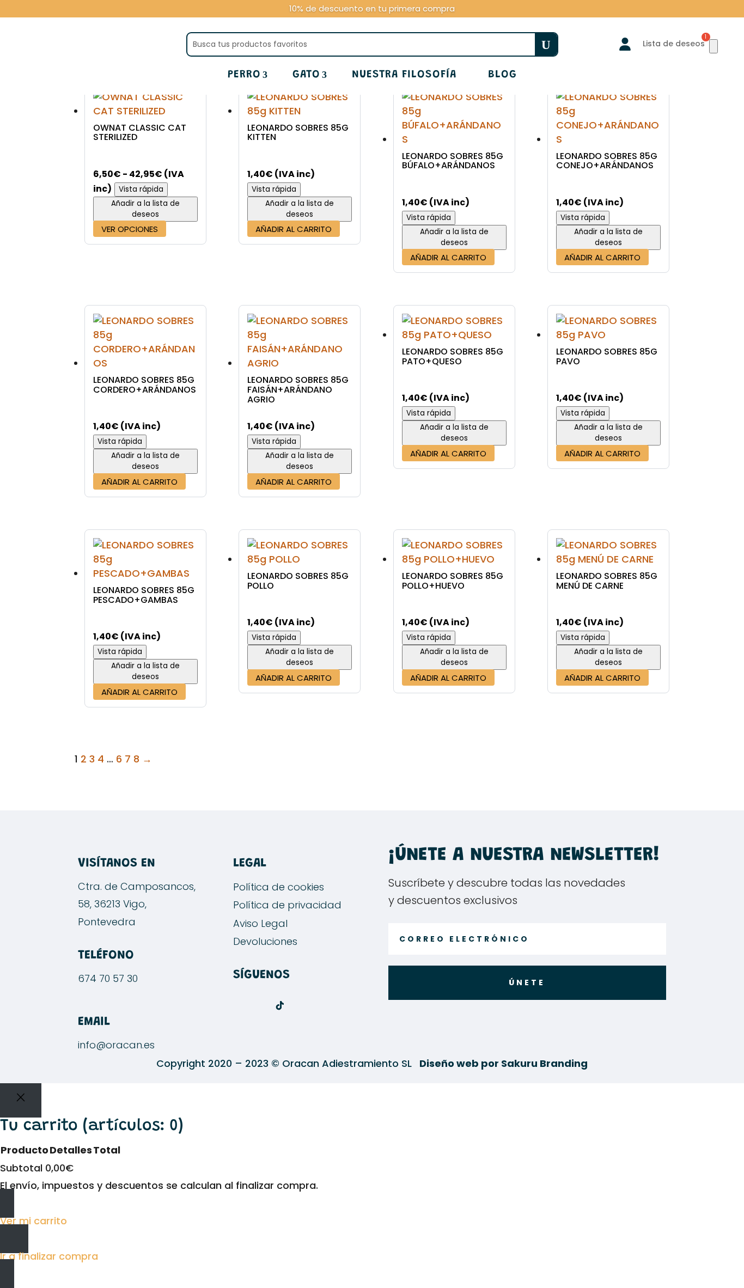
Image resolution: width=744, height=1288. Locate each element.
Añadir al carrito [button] (293, 229)
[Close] (20, 1100)
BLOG (502, 75)
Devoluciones (265, 941)
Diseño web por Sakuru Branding (503, 1063)
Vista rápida (141, 189)
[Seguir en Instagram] (258, 1005)
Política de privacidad (287, 905)
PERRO (244, 75)
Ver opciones (129, 229)
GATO (306, 75)
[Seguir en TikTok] (280, 1005)
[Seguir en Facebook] (236, 1005)
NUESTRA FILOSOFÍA (404, 75)
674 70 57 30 (108, 978)
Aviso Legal (260, 923)
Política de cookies (278, 887)
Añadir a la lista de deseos (145, 208)
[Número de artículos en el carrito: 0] (713, 46)
